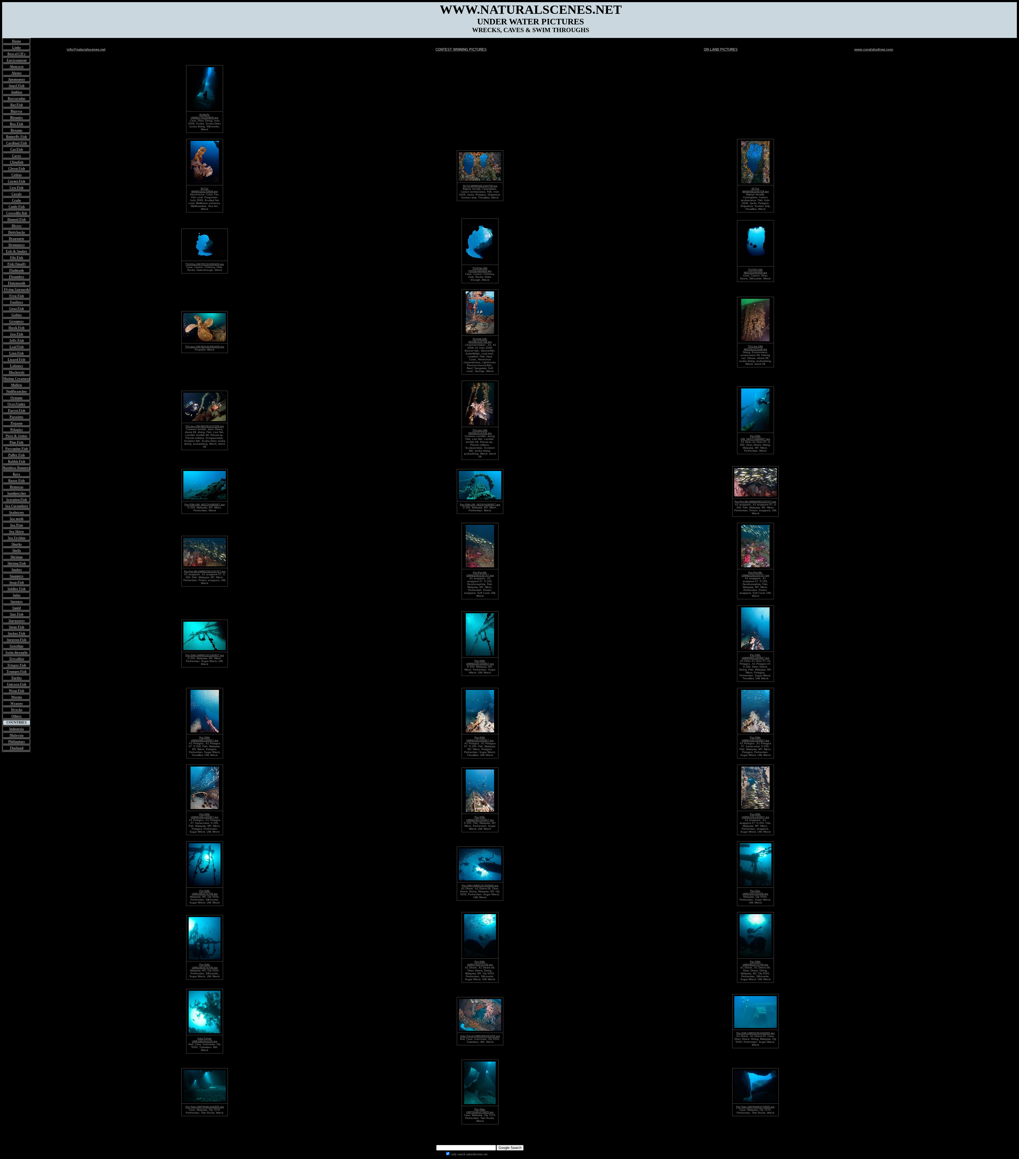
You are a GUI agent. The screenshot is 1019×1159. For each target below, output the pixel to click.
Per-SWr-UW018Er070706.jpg (205, 892)
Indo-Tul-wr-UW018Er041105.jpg (204, 1040)
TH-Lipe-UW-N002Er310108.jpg (755, 348)
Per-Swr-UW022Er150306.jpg (755, 892)
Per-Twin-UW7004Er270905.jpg (480, 1111)
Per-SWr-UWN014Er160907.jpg (755, 739)
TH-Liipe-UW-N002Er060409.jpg (204, 346)
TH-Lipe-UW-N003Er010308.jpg (204, 426)
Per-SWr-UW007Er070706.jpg (480, 963)
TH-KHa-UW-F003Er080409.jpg (479, 270)
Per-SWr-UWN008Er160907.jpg (204, 739)
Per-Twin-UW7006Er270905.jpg (755, 1106)
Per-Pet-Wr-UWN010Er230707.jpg (205, 571)
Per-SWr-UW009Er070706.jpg (755, 963)
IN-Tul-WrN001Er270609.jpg (204, 190)
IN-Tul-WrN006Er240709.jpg (755, 190)
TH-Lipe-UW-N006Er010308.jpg (480, 432)
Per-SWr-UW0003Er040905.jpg (755, 1033)
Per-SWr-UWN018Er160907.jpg (204, 816)
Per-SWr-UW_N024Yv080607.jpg (480, 504)
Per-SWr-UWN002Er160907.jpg (480, 662)
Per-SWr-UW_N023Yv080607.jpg (204, 504)
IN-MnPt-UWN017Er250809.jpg (204, 116)
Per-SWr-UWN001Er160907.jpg (204, 655)
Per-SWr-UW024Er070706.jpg (205, 966)
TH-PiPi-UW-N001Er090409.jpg (755, 271)
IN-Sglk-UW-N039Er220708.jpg (480, 340)
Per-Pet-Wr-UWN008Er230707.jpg (755, 501)
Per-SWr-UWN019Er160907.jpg (480, 818)
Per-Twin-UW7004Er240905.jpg (204, 1106)
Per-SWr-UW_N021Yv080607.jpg (755, 437)
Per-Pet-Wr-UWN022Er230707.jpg (755, 574)
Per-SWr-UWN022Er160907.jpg (755, 816)
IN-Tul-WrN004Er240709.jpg (480, 185)
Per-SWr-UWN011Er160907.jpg (480, 739)
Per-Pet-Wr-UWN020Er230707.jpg (480, 574)
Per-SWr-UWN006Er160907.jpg (755, 656)
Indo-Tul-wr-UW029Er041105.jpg (480, 1036)
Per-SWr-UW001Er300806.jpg (480, 885)
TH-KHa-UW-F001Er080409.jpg (204, 264)
